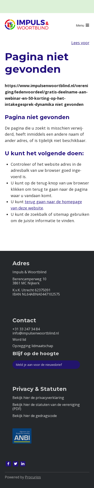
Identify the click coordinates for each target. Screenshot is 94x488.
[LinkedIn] (22, 463)
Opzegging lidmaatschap (32, 346)
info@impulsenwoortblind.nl (35, 333)
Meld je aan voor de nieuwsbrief (39, 365)
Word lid (19, 340)
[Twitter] (15, 463)
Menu (80, 25)
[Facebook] (8, 463)
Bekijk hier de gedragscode (34, 416)
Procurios (33, 477)
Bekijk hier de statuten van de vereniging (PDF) (46, 407)
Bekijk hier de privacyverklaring (38, 398)
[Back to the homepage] (27, 25)
